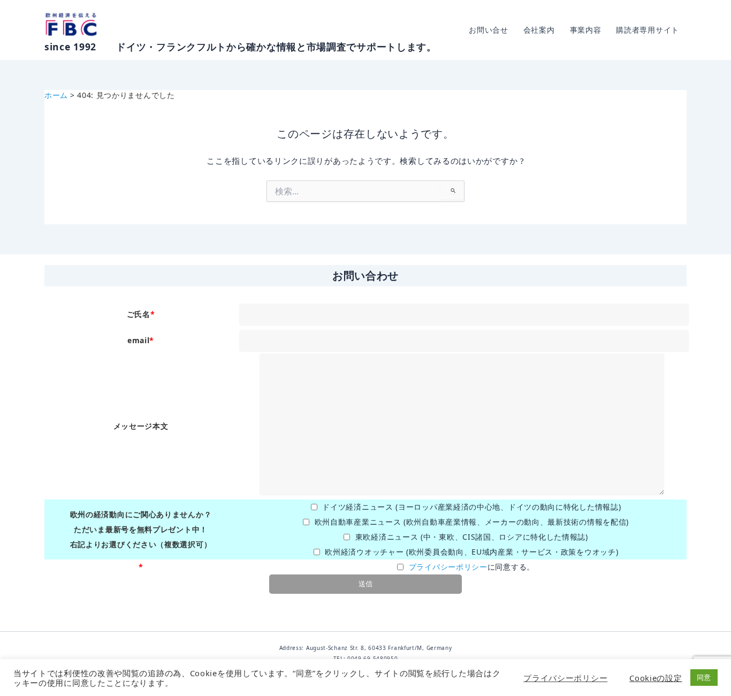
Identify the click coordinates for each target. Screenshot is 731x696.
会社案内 (539, 30)
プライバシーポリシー (448, 567)
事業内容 (585, 30)
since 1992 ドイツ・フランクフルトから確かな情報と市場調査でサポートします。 (240, 46)
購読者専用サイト (647, 30)
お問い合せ (488, 30)
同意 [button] (704, 677)
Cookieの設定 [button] (655, 678)
